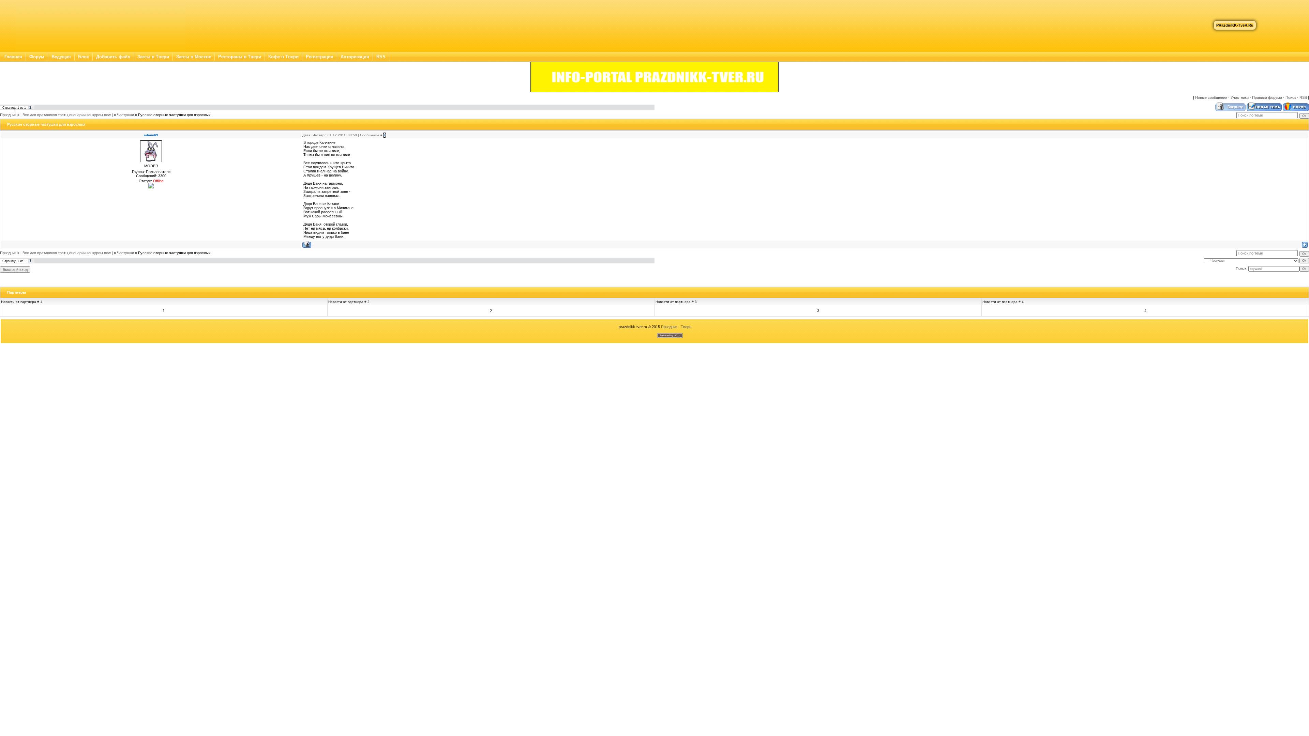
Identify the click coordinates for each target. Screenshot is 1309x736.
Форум (36, 56)
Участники (1240, 97)
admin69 (151, 135)
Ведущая (61, 56)
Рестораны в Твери (239, 56)
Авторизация (355, 56)
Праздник (8, 115)
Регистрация (319, 56)
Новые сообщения (1211, 97)
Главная (13, 56)
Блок (83, 56)
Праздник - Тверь (676, 327)
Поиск (1290, 97)
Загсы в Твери (153, 56)
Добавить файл (113, 56)
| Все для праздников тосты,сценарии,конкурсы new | (66, 115)
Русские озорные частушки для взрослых (174, 115)
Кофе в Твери (283, 56)
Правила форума (1267, 97)
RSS (381, 56)
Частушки (125, 115)
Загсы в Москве (193, 56)
